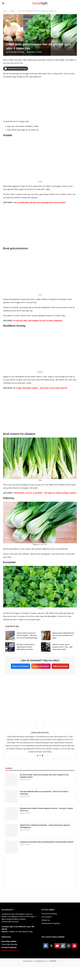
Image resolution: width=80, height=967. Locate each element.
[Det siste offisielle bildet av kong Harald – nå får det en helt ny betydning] (11, 796)
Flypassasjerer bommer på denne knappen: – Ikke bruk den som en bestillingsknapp (27, 635)
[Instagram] (68, 945)
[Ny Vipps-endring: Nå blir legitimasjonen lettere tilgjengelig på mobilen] (10, 647)
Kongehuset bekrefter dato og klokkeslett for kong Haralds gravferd (46, 842)
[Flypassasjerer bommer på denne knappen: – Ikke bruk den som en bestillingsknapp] (10, 635)
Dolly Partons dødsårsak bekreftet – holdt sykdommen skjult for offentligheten (45, 826)
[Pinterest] (74, 945)
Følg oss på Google (60, 666)
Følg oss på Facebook (20, 666)
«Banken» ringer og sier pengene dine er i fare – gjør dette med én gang (62, 647)
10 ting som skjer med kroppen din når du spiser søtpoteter (37, 321)
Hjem (4, 11)
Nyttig (12, 11)
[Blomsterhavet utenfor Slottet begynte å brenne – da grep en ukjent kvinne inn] (11, 813)
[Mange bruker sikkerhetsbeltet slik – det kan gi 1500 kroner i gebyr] (45, 635)
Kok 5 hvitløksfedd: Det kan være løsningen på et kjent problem (39, 202)
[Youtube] (57, 945)
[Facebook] (45, 945)
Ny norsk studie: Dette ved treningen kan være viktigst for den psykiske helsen (44, 776)
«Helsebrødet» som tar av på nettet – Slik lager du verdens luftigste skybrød (44, 493)
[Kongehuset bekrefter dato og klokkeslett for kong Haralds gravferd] (11, 847)
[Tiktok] (63, 945)
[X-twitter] (51, 945)
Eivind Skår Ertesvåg (16, 52)
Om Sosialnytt (8, 910)
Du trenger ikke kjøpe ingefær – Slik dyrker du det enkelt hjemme (40, 388)
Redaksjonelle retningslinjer (51, 923)
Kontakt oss (46, 920)
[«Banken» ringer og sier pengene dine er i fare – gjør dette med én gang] (45, 647)
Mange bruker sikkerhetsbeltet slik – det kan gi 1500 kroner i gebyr (63, 635)
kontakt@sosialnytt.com (10, 950)
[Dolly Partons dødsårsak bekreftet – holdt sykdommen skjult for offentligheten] (11, 830)
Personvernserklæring (49, 913)
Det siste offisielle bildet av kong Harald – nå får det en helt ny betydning (44, 793)
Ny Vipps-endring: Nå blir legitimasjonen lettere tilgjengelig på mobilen (26, 647)
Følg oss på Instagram (41, 666)
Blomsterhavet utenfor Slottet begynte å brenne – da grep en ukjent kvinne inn (46, 809)
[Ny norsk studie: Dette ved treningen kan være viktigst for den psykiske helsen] (11, 780)
